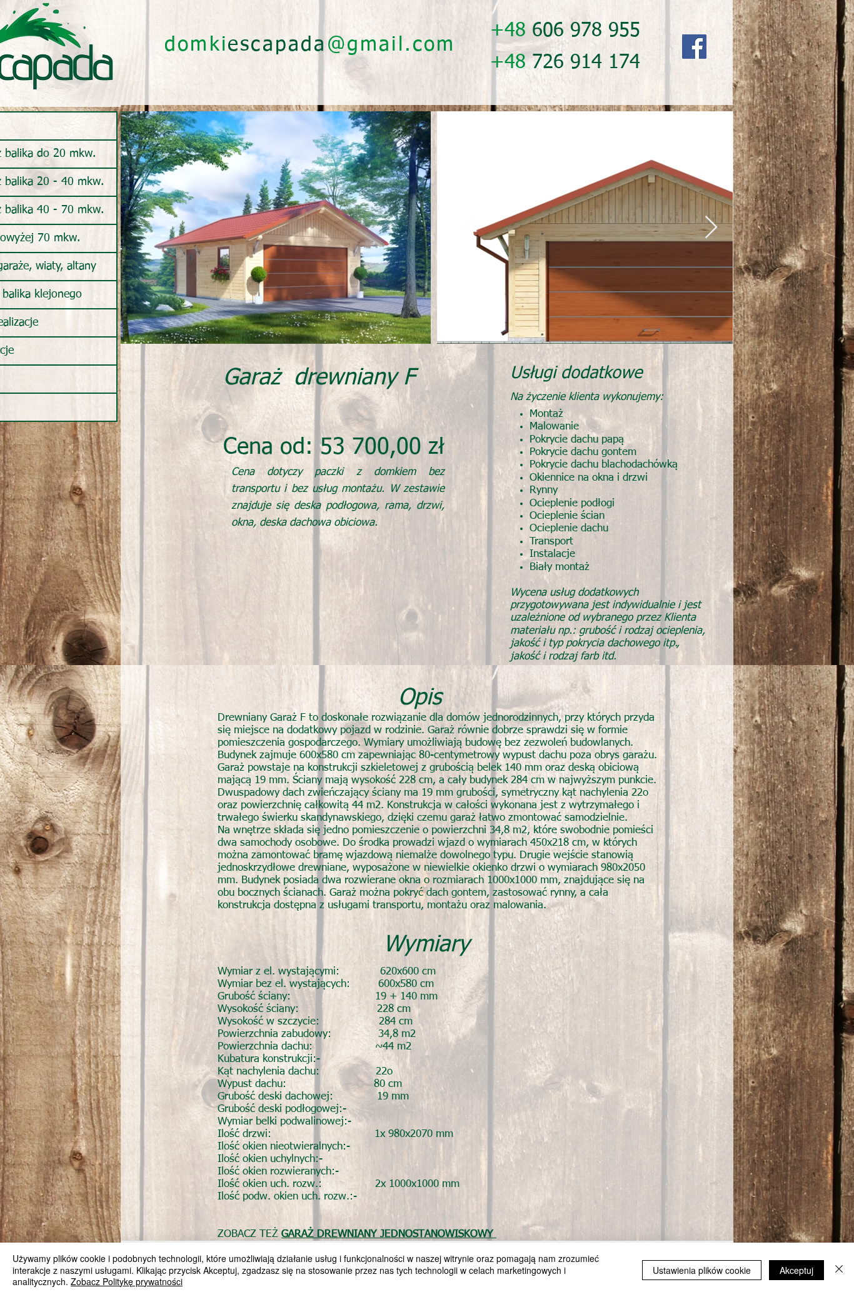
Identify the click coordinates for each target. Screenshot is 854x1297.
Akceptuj (796, 1270)
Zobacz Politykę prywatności (127, 1281)
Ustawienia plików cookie (702, 1270)
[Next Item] (711, 228)
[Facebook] (694, 46)
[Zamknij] (838, 1270)
